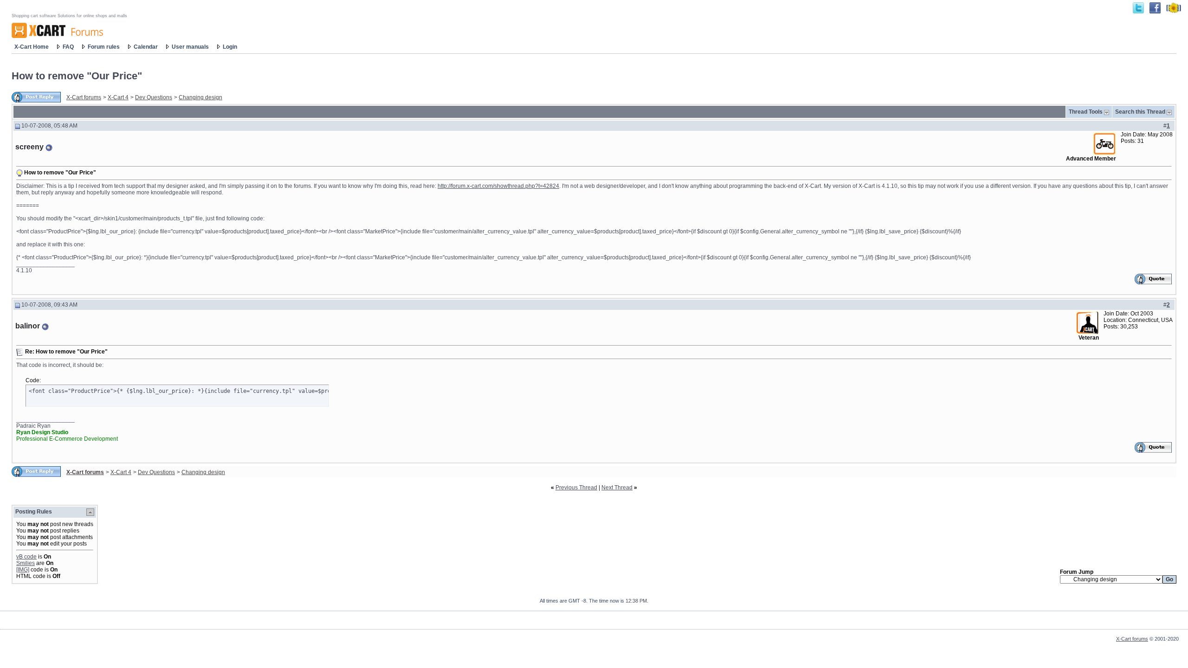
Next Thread (617, 487)
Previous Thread (576, 487)
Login (230, 47)
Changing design (200, 97)
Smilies (25, 563)
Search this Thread (1140, 112)
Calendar (146, 47)
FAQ (68, 47)
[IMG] (22, 569)
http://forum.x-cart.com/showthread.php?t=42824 (498, 186)
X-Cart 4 (118, 97)
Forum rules (104, 47)
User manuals (190, 47)
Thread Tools (1086, 112)
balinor (27, 326)
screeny (29, 147)
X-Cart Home (31, 47)
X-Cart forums (83, 97)
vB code (26, 556)
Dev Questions (153, 97)
